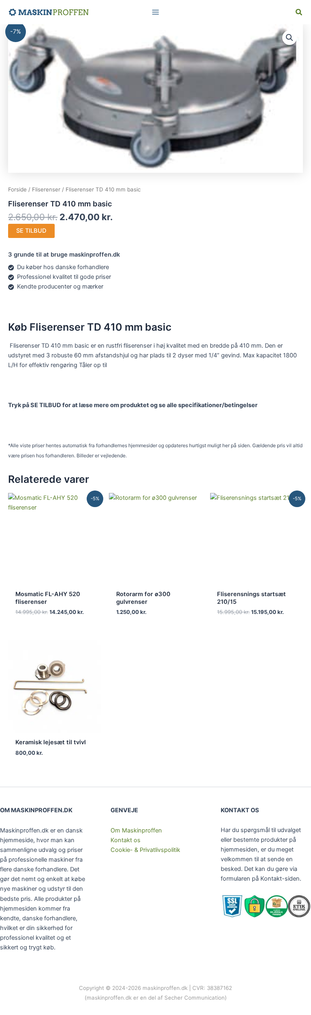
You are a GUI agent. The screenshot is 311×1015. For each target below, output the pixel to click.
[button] (299, 13)
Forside (17, 189)
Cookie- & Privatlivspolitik (145, 850)
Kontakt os (126, 840)
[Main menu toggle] (155, 12)
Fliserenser (46, 189)
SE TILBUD (31, 230)
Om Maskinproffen (136, 830)
